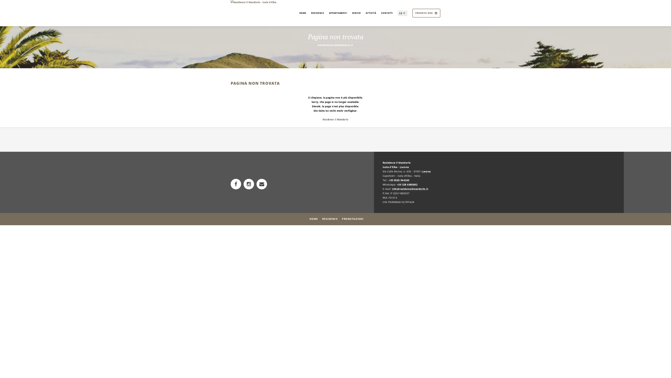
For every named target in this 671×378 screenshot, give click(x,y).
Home (313, 218)
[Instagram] (249, 184)
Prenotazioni (353, 218)
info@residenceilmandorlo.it (410, 189)
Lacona (426, 171)
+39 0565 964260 (399, 180)
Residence (330, 218)
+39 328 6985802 (407, 184)
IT (404, 13)
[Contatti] (262, 184)
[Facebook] (236, 184)
